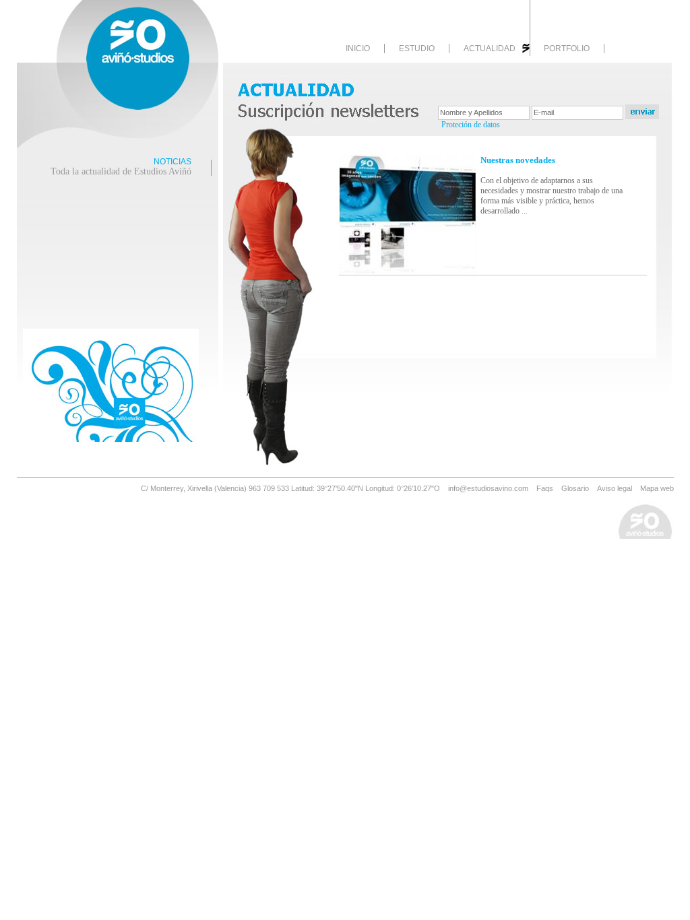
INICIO (358, 48)
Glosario (575, 488)
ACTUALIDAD (489, 48)
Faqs (544, 488)
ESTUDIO (417, 48)
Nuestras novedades (517, 160)
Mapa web (657, 488)
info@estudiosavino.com (488, 488)
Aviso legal (614, 488)
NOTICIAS (121, 166)
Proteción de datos (470, 124)
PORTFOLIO (567, 48)
